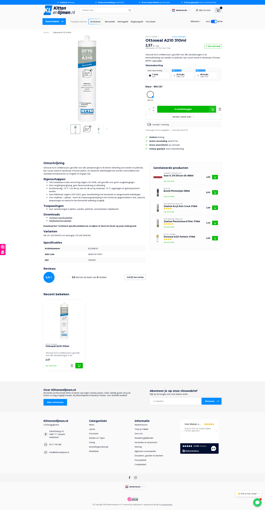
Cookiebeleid (140, 464)
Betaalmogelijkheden (144, 438)
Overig (92, 442)
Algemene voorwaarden (145, 451)
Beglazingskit (137, 21)
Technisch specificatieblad (60, 217)
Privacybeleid (140, 460)
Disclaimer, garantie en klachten (149, 455)
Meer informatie (55, 402)
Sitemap (138, 446)
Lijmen (92, 429)
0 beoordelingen (179, 36)
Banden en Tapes (97, 438)
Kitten (91, 424)
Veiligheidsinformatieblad (60, 220)
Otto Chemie (151, 36)
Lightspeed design (151, 504)
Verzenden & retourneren (146, 442)
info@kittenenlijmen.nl (59, 452)
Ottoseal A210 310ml (62, 32)
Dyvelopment (166, 504)
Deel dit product (179, 130)
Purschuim (151, 21)
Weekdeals (95, 21)
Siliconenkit (110, 21)
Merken (195, 21)
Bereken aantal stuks (182, 116)
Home (46, 32)
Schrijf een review (135, 277)
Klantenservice (141, 424)
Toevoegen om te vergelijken (157, 130)
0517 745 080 (55, 444)
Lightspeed (137, 504)
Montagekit (122, 21)
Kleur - (153, 86)
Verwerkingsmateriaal (98, 446)
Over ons (139, 433)
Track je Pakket (141, 429)
